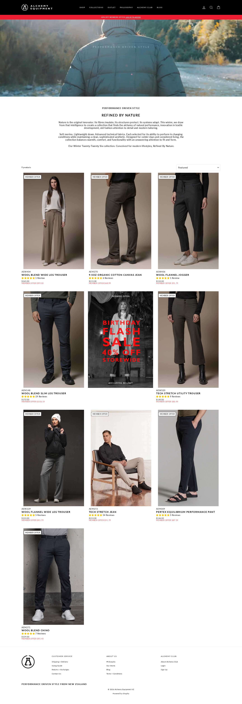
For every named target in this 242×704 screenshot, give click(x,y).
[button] (28, 278)
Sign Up (164, 670)
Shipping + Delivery (60, 662)
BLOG (159, 7)
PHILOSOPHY (126, 7)
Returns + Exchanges (60, 670)
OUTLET (112, 7)
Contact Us (56, 674)
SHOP (82, 7)
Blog (108, 670)
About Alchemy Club (169, 662)
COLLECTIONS (96, 7)
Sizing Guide (57, 666)
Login (163, 666)
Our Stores (110, 666)
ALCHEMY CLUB (145, 7)
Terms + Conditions (114, 674)
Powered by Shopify (121, 694)
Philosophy (111, 662)
